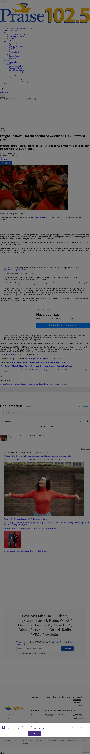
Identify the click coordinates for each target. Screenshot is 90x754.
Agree (34, 733)
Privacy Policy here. (40, 729)
